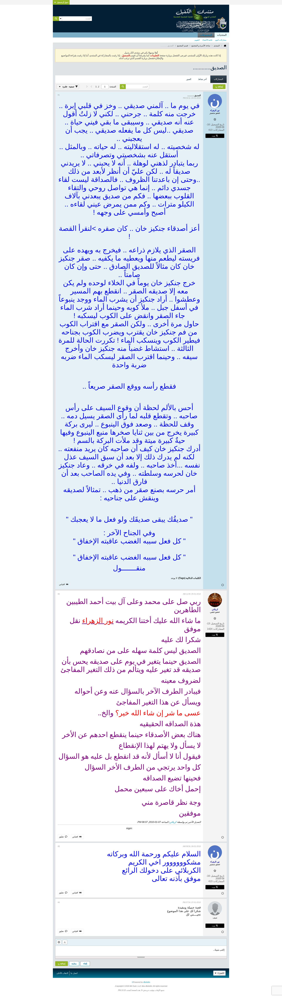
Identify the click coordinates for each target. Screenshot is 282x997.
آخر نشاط (202, 79)
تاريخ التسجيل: (217, 124)
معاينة (74, 963)
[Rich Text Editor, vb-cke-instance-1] (141, 951)
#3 (59, 846)
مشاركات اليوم (220, 40)
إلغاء (85, 963)
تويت (213, 136)
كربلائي (173, 822)
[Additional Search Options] (60, 18)
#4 (59, 902)
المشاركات (218, 79)
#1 (59, 95)
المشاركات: (218, 130)
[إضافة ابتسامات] (59, 942)
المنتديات (222, 35)
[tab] (218, 79)
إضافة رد (61, 963)
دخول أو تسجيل (62, 2)
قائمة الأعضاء (207, 40)
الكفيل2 (221, 973)
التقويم (197, 40)
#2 (59, 594)
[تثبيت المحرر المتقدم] (64, 942)
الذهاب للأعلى (62, 973)
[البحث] (56, 18)
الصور (188, 79)
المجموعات (206, 35)
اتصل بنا (74, 973)
